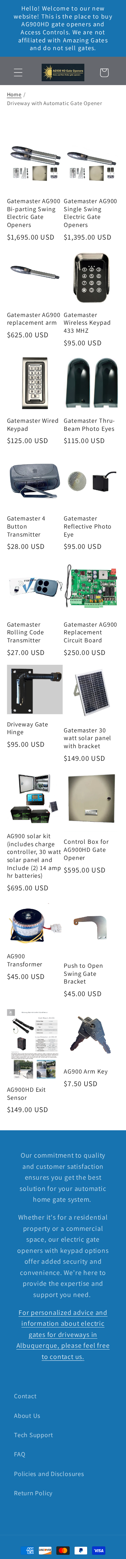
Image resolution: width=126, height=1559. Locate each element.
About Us (27, 1415)
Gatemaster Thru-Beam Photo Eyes (89, 425)
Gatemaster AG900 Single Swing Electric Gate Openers (90, 213)
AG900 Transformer (25, 960)
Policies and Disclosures (49, 1473)
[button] (18, 73)
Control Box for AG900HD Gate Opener (86, 849)
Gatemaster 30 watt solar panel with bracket (87, 738)
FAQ (19, 1454)
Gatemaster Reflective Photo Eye (88, 526)
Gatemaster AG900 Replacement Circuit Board (90, 632)
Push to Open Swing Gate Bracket (83, 973)
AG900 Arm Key (86, 1071)
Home (14, 94)
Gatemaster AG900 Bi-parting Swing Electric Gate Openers (34, 213)
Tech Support (33, 1434)
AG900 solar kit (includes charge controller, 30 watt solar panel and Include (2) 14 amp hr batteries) (34, 855)
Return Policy (33, 1493)
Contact (25, 1396)
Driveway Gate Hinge (28, 728)
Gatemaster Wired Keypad (33, 425)
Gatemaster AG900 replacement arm (34, 319)
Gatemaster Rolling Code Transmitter (25, 632)
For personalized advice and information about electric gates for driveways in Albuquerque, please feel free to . (63, 1334)
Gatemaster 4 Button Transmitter (26, 526)
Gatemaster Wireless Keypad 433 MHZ (87, 322)
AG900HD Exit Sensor (26, 1094)
